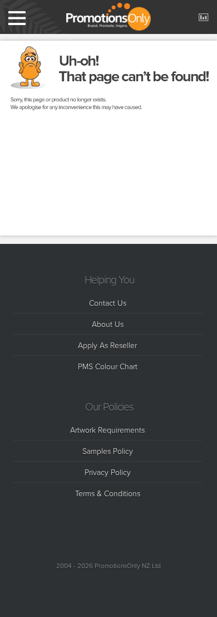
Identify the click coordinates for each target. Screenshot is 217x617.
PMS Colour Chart (107, 366)
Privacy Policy (108, 472)
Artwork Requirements (107, 429)
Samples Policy (107, 450)
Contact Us (107, 302)
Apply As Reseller (107, 345)
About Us (108, 324)
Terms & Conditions (107, 493)
